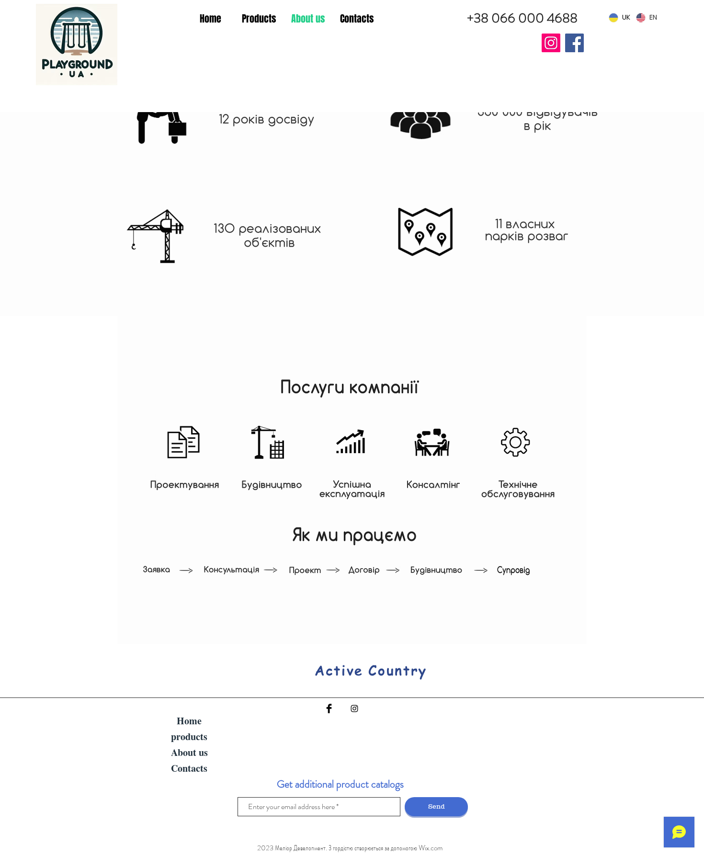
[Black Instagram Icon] (354, 708)
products (189, 736)
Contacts (189, 768)
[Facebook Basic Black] (329, 708)
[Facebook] (574, 43)
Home (189, 721)
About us (189, 752)
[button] (259, 19)
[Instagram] (551, 43)
